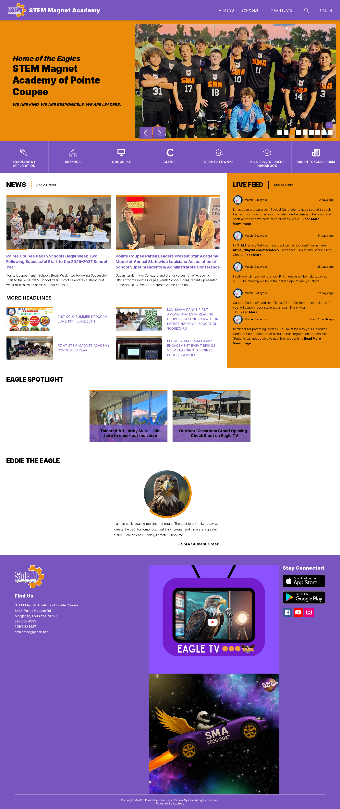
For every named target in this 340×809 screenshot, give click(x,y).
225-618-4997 (25, 627)
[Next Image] (159, 133)
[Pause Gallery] (329, 125)
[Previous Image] (146, 133)
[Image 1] (279, 132)
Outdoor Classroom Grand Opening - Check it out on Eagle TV (214, 433)
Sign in (325, 11)
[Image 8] (324, 132)
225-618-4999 (25, 621)
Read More (310, 219)
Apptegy (178, 803)
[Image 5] (305, 132)
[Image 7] (317, 132)
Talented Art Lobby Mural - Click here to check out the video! (131, 433)
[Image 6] (311, 132)
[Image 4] (298, 132)
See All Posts (46, 185)
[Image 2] (286, 132)
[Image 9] (330, 132)
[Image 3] (292, 132)
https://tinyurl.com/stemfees (256, 250)
